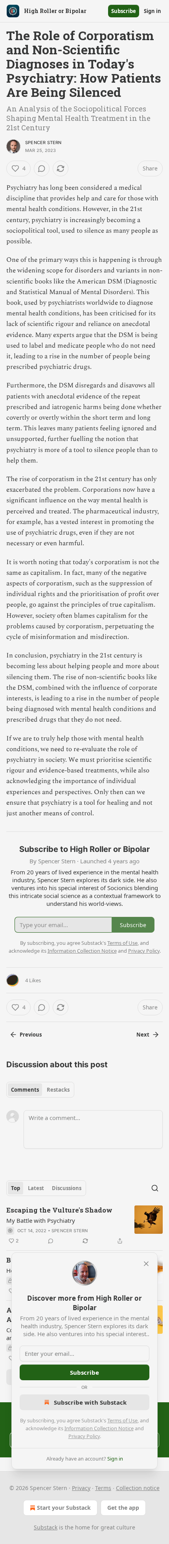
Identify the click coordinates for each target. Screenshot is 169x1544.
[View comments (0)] (42, 168)
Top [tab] (15, 1188)
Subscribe (123, 11)
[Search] (155, 1188)
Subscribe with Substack (90, 1402)
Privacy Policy (84, 1436)
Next (142, 1034)
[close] (146, 1263)
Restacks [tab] (58, 1089)
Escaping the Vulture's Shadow (59, 1209)
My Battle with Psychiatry (40, 1220)
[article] (84, 1225)
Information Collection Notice (99, 1428)
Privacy (81, 1488)
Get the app (123, 1507)
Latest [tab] (36, 1188)
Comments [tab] (25, 1089)
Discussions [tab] (66, 1188)
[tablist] (40, 1090)
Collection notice (138, 1488)
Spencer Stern (43, 142)
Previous (31, 1034)
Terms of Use (122, 1420)
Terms (103, 1488)
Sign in (152, 11)
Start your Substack (64, 1507)
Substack (45, 1527)
